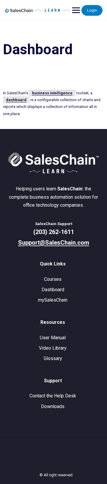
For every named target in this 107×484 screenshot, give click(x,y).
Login (92, 10)
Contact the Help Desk (52, 396)
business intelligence (52, 93)
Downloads (52, 406)
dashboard (16, 100)
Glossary (53, 358)
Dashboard (53, 289)
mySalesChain (52, 300)
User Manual (53, 337)
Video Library (53, 348)
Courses (53, 279)
